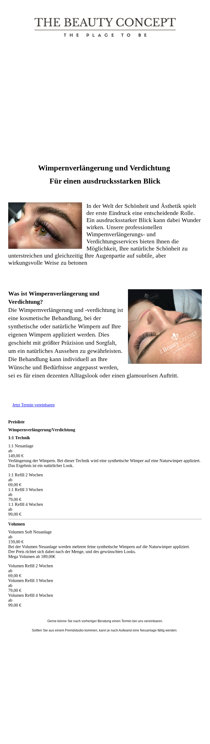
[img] (105, 27)
